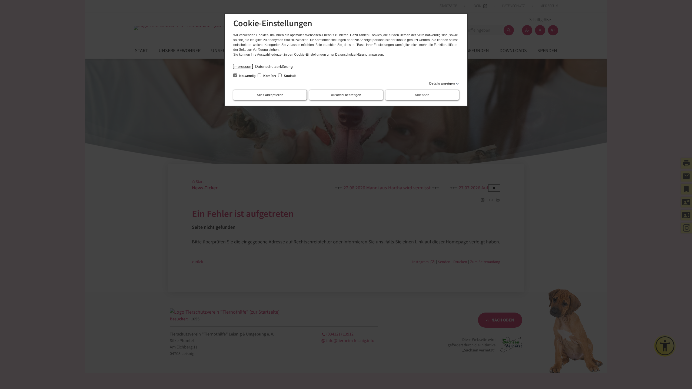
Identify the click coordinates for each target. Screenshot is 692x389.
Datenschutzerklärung (274, 66)
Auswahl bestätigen (346, 95)
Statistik (290, 76)
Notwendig (247, 76)
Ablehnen (422, 95)
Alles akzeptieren (270, 95)
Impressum (242, 66)
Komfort (269, 76)
